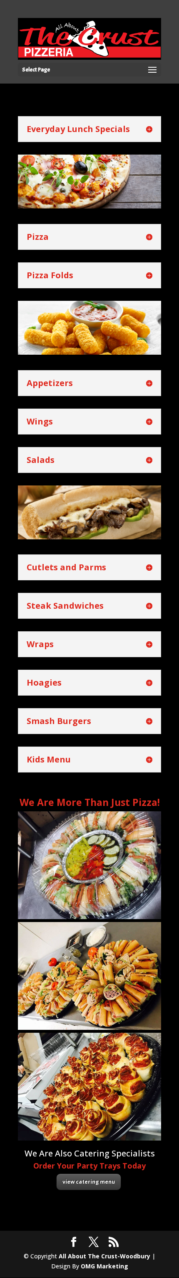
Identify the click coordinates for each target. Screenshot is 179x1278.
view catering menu (88, 1181)
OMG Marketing (104, 1266)
